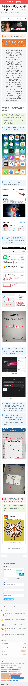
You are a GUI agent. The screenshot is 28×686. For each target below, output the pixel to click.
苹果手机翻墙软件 (11, 665)
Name (5, 582)
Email (5, 587)
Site (4, 593)
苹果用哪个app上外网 (6, 676)
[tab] (4, 606)
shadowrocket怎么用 (20, 663)
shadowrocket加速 (5, 673)
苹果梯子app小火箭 (15, 676)
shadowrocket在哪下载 (6, 669)
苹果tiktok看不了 (5, 680)
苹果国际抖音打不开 (14, 680)
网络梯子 (3, 663)
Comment (6, 566)
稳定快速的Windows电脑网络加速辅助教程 (15, 619)
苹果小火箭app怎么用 (6, 678)
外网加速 (13, 663)
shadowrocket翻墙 (5, 671)
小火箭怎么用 (4, 665)
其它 (22, 14)
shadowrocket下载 (16, 667)
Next (25, 556)
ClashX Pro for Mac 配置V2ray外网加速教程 (14, 624)
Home (5, 18)
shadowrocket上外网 (16, 669)
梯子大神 (5, 12)
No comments (5, 14)
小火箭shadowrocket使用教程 (18, 678)
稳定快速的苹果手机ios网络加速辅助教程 (14, 634)
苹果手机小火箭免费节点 (6, 667)
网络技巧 (19, 14)
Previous (4, 556)
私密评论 (19, 578)
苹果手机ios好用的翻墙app (15, 673)
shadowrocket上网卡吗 (15, 671)
